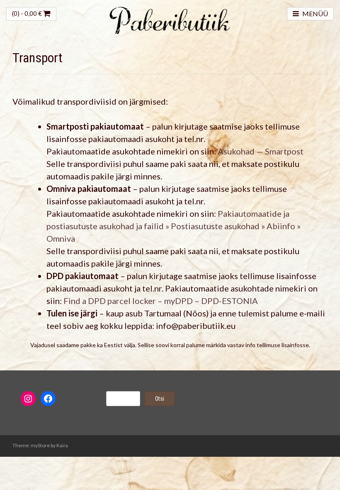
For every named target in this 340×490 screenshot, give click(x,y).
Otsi (159, 398)
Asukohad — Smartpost (261, 151)
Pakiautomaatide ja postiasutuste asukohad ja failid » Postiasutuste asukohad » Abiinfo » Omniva (173, 225)
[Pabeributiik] (170, 19)
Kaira (62, 445)
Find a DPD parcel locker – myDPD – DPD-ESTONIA (160, 301)
